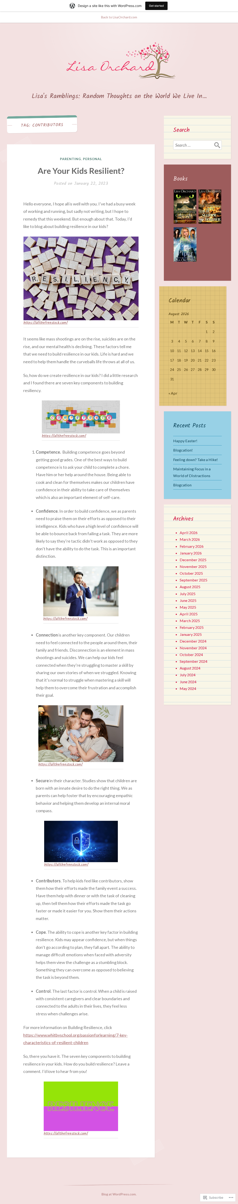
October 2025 (191, 573)
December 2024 (193, 641)
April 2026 (189, 532)
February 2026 (192, 546)
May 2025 (188, 607)
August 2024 (190, 668)
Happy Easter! (185, 441)
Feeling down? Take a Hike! (195, 459)
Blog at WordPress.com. (119, 1194)
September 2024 (193, 661)
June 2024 (188, 682)
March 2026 (190, 539)
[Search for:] (197, 145)
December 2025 (193, 559)
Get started (156, 5)
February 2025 (192, 627)
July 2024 (187, 675)
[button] (184, 208)
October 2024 (191, 654)
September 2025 (193, 580)
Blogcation (182, 485)
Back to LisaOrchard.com (119, 17)
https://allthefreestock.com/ (45, 323)
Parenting (70, 159)
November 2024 (193, 648)
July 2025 (187, 593)
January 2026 (191, 553)
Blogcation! (183, 450)
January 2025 (191, 634)
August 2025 (190, 586)
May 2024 (188, 688)
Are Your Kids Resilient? (81, 170)
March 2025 (190, 620)
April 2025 (189, 614)
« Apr (173, 393)
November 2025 (193, 566)
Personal (92, 159)
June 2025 (188, 600)
